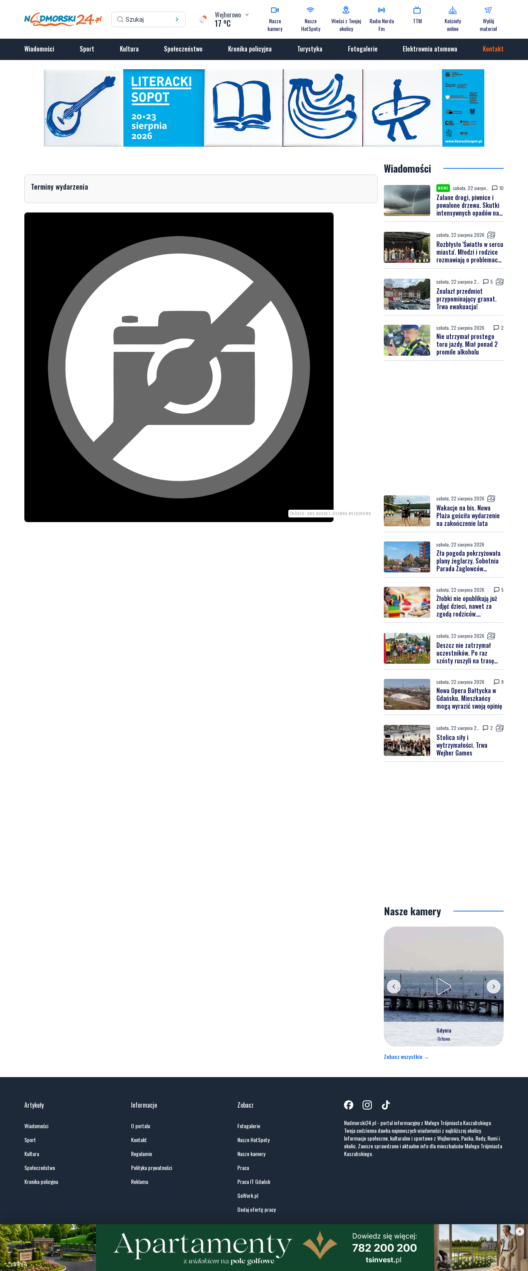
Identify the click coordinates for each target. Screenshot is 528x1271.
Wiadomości (39, 48)
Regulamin (141, 1154)
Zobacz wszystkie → (406, 1056)
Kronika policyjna (250, 48)
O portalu (140, 1126)
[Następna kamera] (494, 987)
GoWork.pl (247, 1195)
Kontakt (493, 48)
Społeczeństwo (183, 48)
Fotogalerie (363, 48)
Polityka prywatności (151, 1168)
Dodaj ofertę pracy (256, 1209)
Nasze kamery (251, 1154)
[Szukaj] (177, 19)
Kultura (129, 48)
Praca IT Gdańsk (253, 1181)
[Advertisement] (444, 427)
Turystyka (309, 48)
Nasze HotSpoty (253, 1140)
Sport (87, 48)
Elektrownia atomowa (430, 48)
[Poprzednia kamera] (394, 987)
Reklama (139, 1181)
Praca (243, 1168)
